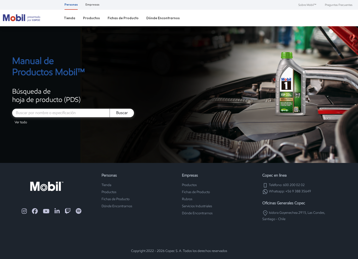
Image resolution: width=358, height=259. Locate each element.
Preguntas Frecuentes (338, 5)
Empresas (92, 4)
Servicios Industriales (197, 206)
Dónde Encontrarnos (163, 18)
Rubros (187, 199)
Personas (71, 4)
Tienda (69, 18)
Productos (91, 18)
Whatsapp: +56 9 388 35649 (289, 191)
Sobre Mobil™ (307, 5)
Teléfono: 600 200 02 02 (286, 185)
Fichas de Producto (123, 18)
